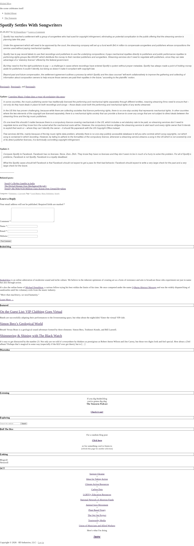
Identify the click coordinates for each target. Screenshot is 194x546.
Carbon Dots (97, 489)
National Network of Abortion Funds (97, 499)
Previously (5, 86)
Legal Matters (36, 193)
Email (3, 231)
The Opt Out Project (97, 515)
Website (3, 236)
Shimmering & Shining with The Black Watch (31, 335)
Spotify (57, 193)
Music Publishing (48, 193)
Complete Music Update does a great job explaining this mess (36, 96)
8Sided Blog (5, 3)
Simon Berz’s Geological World (21, 323)
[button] (97, 460)
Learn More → (7, 299)
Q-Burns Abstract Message (144, 287)
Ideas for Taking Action (97, 479)
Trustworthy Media (97, 520)
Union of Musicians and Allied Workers (97, 525)
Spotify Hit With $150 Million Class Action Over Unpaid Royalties (35, 188)
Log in (41, 542)
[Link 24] (97, 387)
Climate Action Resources (97, 484)
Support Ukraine (97, 474)
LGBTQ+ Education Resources (97, 494)
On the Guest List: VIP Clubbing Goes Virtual (31, 311)
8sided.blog (5, 280)
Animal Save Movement (97, 505)
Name (3, 226)
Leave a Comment (36, 32)
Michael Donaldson (34, 287)
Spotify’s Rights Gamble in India (19, 183)
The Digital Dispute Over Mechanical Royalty (25, 186)
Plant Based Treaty (97, 510)
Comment (5, 221)
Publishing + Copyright (17, 193)
